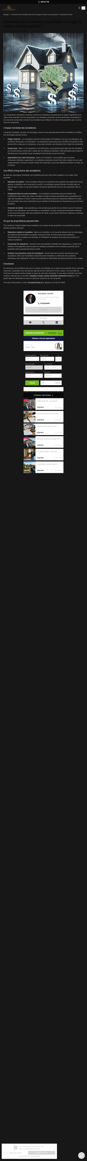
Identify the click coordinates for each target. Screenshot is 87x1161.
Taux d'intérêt (48, 364)
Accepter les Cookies (41, 1153)
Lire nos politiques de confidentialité (29, 1156)
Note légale (30, 389)
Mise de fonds (44, 355)
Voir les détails (57, 389)
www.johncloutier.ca (35, 283)
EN (83, 8)
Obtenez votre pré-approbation (43, 338)
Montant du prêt (29, 364)
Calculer (32, 383)
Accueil (5, 14)
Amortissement (29, 372)
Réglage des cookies (15, 1153)
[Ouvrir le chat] (81, 1155)
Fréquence (47, 372)
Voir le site (43, 389)
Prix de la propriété (30, 355)
